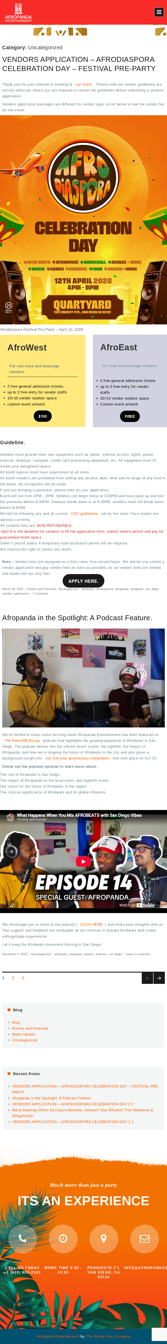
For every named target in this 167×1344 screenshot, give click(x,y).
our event (84, 84)
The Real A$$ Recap (22, 741)
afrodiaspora (104, 589)
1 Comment (40, 593)
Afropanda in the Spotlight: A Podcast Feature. (77, 618)
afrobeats (88, 589)
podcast (101, 954)
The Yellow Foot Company (108, 1336)
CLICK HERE (91, 924)
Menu (159, 12)
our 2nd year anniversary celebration (77, 758)
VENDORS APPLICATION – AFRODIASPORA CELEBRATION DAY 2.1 (73, 1122)
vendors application (15, 593)
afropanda (122, 589)
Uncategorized (68, 589)
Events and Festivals (41, 589)
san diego (152, 589)
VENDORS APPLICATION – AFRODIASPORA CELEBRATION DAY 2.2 (73, 1104)
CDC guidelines (85, 514)
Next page (159, 978)
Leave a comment (138, 954)
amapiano (137, 589)
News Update (23, 1034)
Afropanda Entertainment (58, 1336)
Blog (16, 1022)
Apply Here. (83, 581)
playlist (89, 954)
